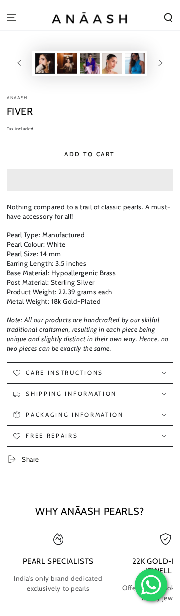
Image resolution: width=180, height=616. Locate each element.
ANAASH (17, 97)
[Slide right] (161, 64)
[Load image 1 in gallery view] (45, 63)
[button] (90, 180)
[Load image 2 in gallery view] (68, 63)
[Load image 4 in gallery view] (112, 63)
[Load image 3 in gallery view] (90, 63)
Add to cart (89, 154)
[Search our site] (168, 17)
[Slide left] (20, 64)
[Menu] (12, 17)
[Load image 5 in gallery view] (135, 63)
